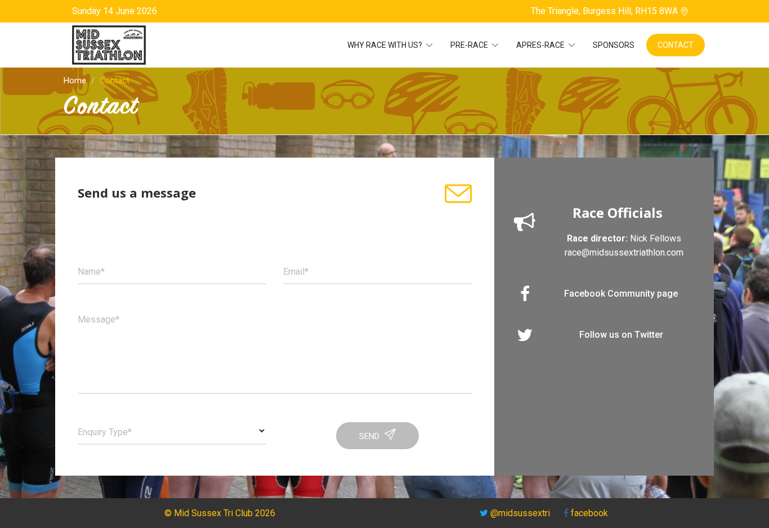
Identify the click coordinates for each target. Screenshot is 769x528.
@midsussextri (520, 513)
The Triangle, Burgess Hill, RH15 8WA (605, 11)
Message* (98, 319)
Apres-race (541, 45)
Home (75, 80)
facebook (588, 513)
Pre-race (470, 45)
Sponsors (613, 45)
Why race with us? (385, 45)
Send (370, 436)
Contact (676, 45)
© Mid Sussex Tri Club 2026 (219, 513)
